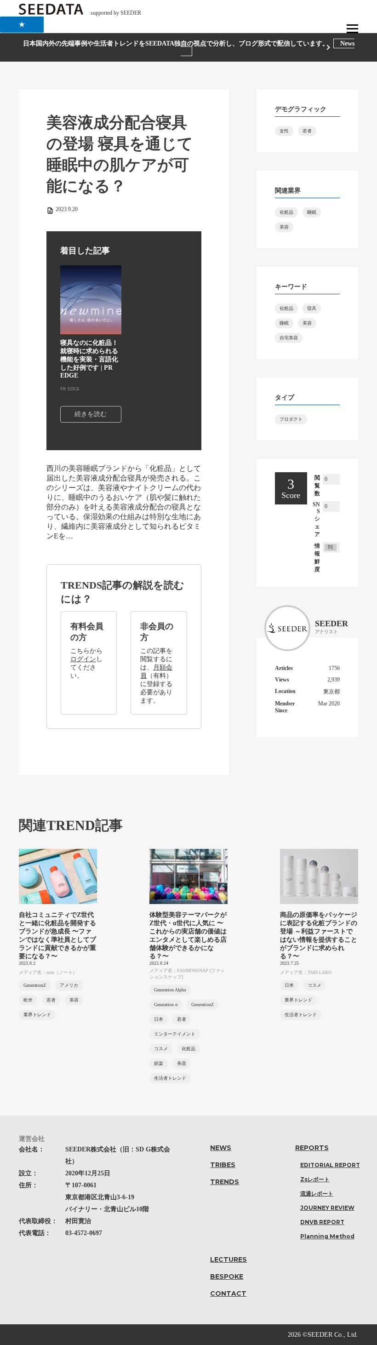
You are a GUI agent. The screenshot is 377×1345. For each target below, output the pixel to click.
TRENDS (224, 1182)
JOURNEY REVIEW (327, 1207)
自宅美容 (289, 337)
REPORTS (312, 1148)
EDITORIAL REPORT (330, 1165)
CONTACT (228, 1293)
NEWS (220, 1148)
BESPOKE (226, 1276)
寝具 (311, 308)
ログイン (83, 659)
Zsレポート (315, 1179)
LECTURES (228, 1259)
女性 (284, 130)
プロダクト (291, 419)
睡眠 (311, 212)
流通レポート (316, 1193)
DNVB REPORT (322, 1222)
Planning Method (327, 1236)
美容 (284, 226)
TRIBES (222, 1165)
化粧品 (286, 212)
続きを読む (90, 414)
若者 (307, 130)
